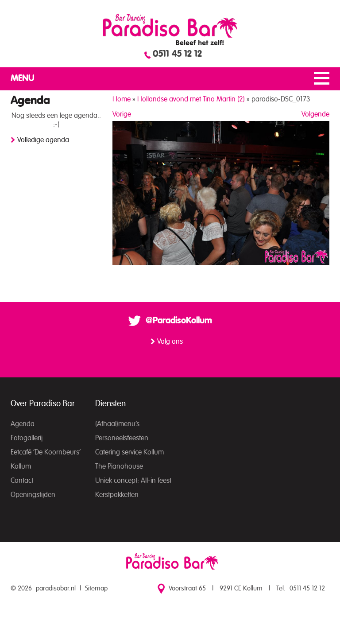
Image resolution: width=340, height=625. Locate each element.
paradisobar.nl (56, 588)
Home (121, 99)
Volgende (315, 114)
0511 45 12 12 (177, 54)
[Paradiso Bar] (170, 29)
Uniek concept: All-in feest (133, 480)
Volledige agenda (43, 140)
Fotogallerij (26, 438)
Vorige (121, 114)
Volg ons (170, 341)
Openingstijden (33, 494)
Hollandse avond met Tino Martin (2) (191, 99)
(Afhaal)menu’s (117, 423)
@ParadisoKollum (179, 320)
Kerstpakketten (117, 494)
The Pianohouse (119, 466)
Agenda (23, 423)
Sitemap (96, 588)
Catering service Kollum (129, 452)
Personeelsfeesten (121, 438)
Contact (22, 480)
